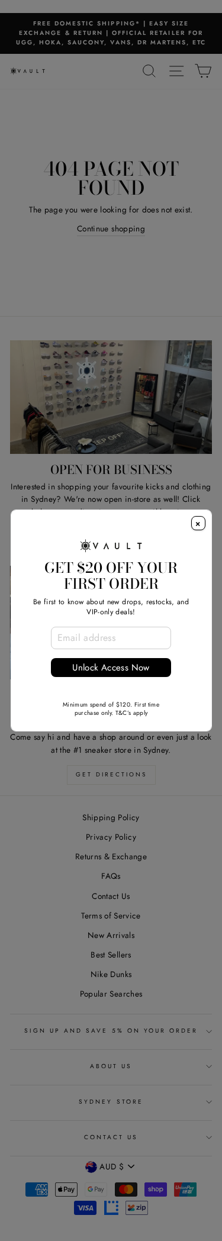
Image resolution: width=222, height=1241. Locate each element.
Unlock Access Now (110, 667)
